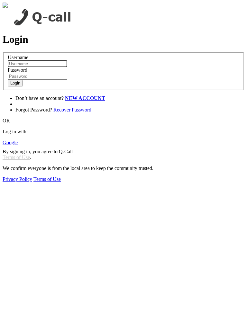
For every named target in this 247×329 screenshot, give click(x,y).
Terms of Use (16, 157)
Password (17, 70)
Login (15, 83)
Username (18, 57)
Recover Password (72, 109)
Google (10, 142)
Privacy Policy (17, 179)
